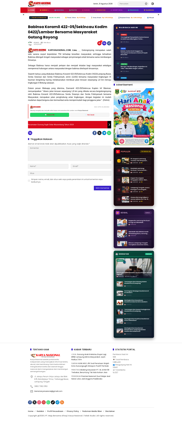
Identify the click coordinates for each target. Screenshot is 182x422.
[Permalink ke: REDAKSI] (31, 43)
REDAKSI (36, 42)
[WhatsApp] (109, 133)
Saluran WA (49, 115)
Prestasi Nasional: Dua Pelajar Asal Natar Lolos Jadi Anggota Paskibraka (90, 377)
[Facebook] (94, 133)
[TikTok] (53, 402)
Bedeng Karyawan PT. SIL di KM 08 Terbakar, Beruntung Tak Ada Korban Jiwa (90, 371)
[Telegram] (104, 133)
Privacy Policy (73, 411)
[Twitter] (99, 133)
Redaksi (40, 411)
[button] (146, 4)
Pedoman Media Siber (92, 411)
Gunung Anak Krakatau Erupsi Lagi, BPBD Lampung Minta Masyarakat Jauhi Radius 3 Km (88, 357)
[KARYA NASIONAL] (39, 3)
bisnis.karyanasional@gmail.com (48, 391)
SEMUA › (148, 212)
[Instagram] (39, 402)
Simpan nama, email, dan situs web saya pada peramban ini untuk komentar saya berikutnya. (67, 180)
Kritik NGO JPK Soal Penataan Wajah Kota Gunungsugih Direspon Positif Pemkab (90, 364)
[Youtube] (44, 402)
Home (30, 411)
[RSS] (62, 402)
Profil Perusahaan (55, 411)
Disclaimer (110, 411)
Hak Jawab (89, 115)
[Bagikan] (109, 43)
